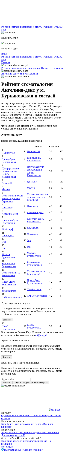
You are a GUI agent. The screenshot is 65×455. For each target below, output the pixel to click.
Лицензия (42, 441)
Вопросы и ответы (32, 26)
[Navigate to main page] (25, 24)
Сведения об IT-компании (45, 432)
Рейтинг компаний (11, 26)
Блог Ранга (7, 424)
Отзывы (58, 26)
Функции (48, 26)
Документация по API (13, 435)
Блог (3, 29)
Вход (4, 53)
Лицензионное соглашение (16, 432)
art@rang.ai (7, 446)
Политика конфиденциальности (18, 441)
